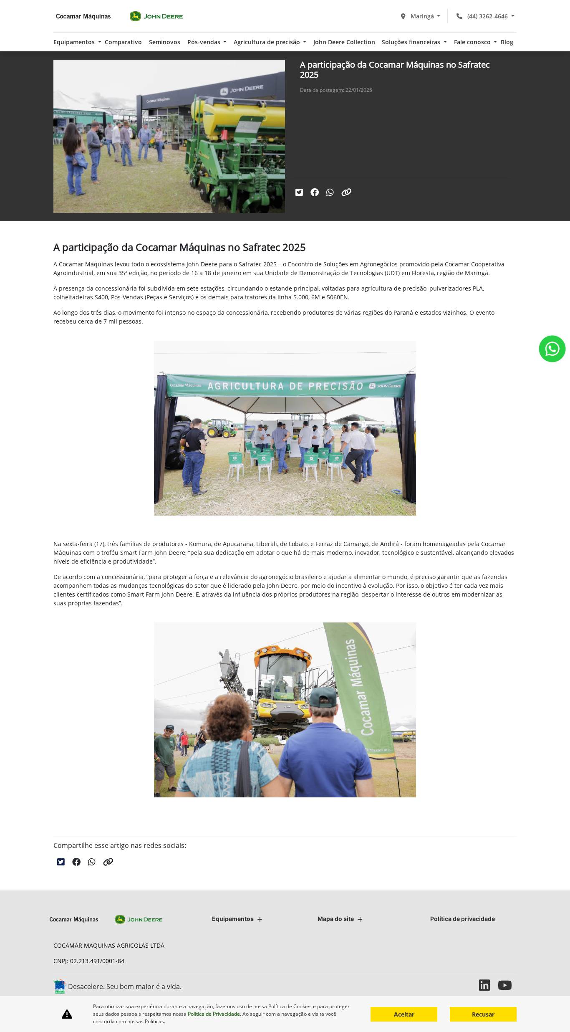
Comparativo (123, 42)
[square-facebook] (450, 985)
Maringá (422, 16)
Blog (507, 42)
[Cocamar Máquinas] (119, 16)
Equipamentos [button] (74, 42)
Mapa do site (336, 918)
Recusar (483, 1014)
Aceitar (404, 1014)
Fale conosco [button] (473, 42)
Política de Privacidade (214, 1013)
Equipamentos (233, 918)
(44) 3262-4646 (487, 16)
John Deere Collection (344, 42)
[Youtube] (507, 985)
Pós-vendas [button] (204, 42)
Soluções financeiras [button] (412, 42)
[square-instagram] (469, 985)
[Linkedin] (488, 985)
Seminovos (164, 42)
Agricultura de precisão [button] (268, 42)
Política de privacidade (462, 918)
